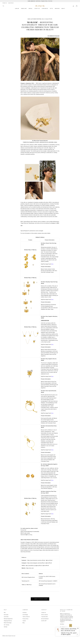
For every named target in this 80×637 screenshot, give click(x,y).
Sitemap (5, 626)
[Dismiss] (78, 628)
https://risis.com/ (30, 568)
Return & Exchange (7, 622)
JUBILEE (17, 8)
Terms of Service (26, 616)
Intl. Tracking (6, 624)
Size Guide (6, 614)
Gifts (51, 8)
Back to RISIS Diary (41, 598)
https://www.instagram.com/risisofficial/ (36, 562)
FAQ (5, 612)
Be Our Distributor (45, 618)
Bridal (30, 8)
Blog (23, 622)
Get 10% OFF (44, 620)
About (63, 8)
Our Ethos (25, 612)
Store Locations (44, 614)
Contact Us (43, 612)
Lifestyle (37, 8)
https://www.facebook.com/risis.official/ (36, 560)
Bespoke (57, 8)
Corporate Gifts (44, 616)
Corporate (45, 8)
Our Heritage (25, 614)
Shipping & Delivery (8, 620)
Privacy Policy (25, 618)
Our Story (62, 624)
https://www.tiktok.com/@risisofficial (34, 565)
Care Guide (6, 616)
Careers (24, 620)
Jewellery (24, 8)
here (52, 264)
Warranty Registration (8, 618)
